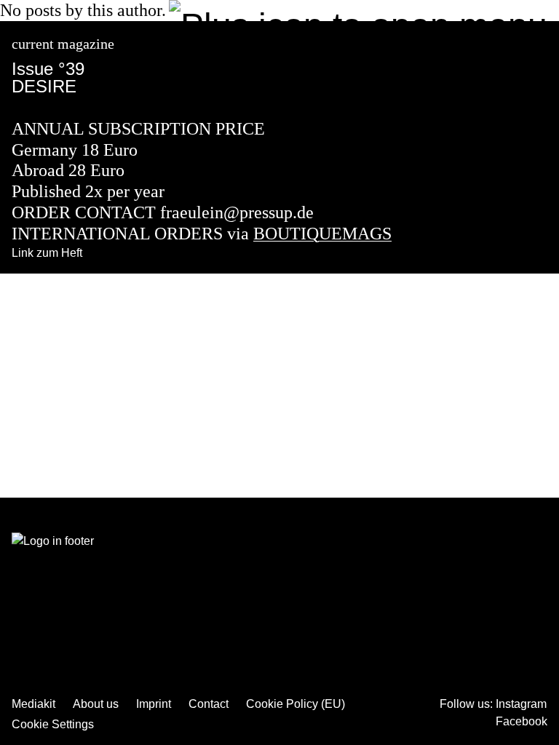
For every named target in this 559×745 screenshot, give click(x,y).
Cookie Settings (53, 724)
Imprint (153, 704)
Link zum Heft (47, 253)
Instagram (521, 704)
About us (96, 704)
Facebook (521, 721)
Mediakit (33, 704)
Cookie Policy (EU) (295, 704)
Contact (209, 704)
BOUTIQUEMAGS (322, 233)
